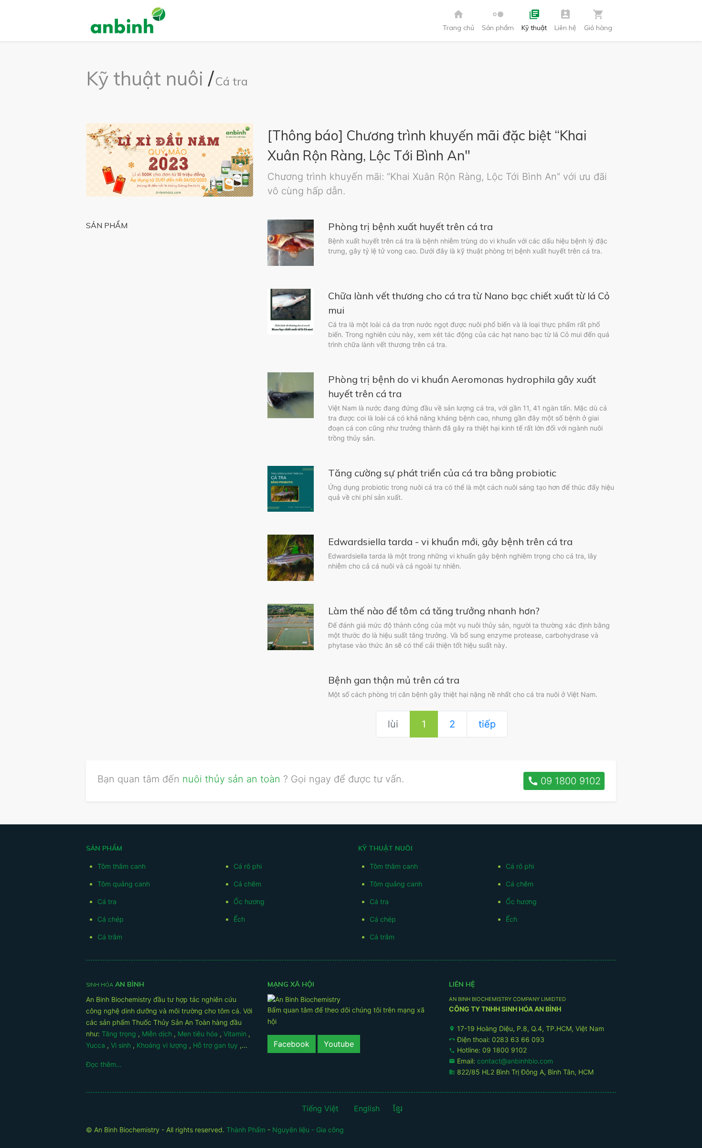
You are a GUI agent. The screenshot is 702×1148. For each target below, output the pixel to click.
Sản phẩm (498, 20)
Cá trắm (109, 937)
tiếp (487, 724)
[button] (498, 21)
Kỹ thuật (534, 20)
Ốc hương (249, 901)
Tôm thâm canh (121, 866)
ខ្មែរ (398, 1108)
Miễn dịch (158, 1034)
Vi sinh (122, 1045)
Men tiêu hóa (199, 1034)
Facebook (291, 1044)
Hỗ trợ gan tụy (216, 1045)
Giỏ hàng (598, 20)
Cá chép (110, 919)
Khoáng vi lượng (163, 1045)
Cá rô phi (248, 866)
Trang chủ (458, 20)
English (367, 1108)
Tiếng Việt (320, 1108)
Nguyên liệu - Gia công (308, 1130)
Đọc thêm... (104, 1064)
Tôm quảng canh (123, 884)
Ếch (239, 919)
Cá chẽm (247, 884)
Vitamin (235, 1034)
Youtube (339, 1044)
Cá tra (231, 81)
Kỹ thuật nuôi (144, 78)
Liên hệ (565, 20)
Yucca (96, 1045)
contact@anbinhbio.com (515, 1061)
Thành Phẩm (246, 1130)
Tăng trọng (120, 1034)
